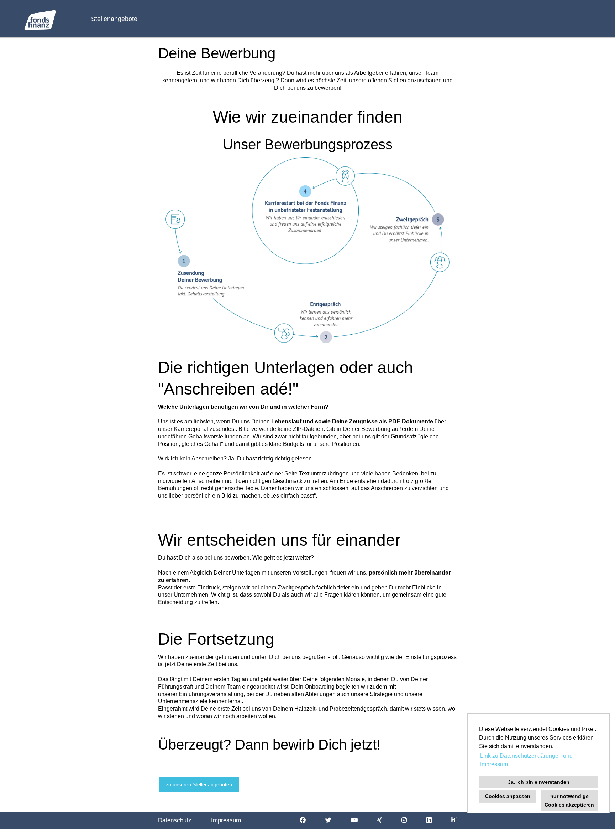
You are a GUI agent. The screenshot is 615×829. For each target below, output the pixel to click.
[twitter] (328, 820)
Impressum (226, 820)
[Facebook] (303, 820)
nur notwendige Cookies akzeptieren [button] (569, 800)
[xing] (379, 820)
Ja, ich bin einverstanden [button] (538, 782)
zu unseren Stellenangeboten (199, 784)
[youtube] (354, 820)
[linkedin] (429, 820)
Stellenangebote (114, 18)
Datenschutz (174, 820)
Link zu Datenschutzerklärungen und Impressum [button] (526, 760)
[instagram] (404, 820)
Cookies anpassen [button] (507, 796)
